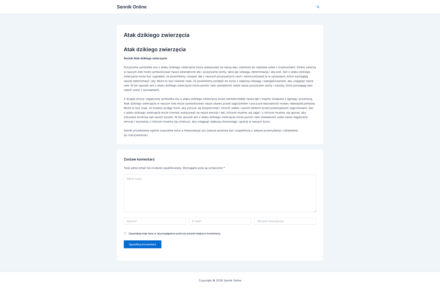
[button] (318, 7)
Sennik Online (132, 6)
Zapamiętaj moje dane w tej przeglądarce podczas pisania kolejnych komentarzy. (175, 233)
